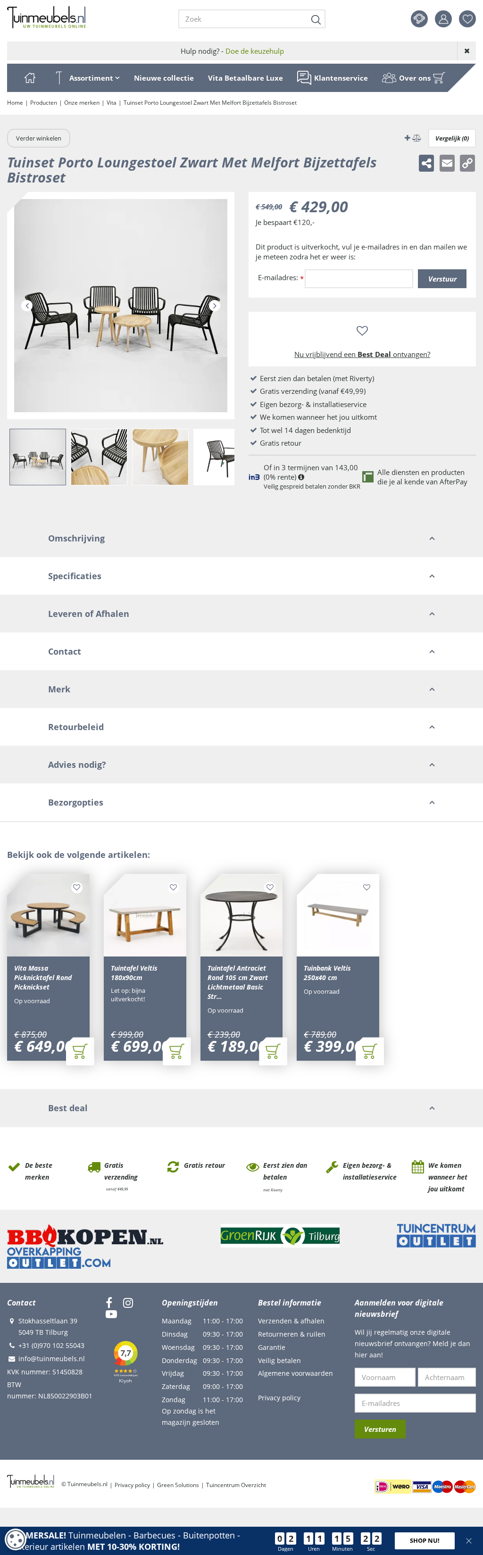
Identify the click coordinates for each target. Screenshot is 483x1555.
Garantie (271, 1347)
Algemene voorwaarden (295, 1373)
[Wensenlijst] (467, 18)
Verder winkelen (38, 138)
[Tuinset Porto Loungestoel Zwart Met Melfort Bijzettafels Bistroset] (120, 305)
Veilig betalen (279, 1360)
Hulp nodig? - (232, 51)
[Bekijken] (439, 77)
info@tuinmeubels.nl (51, 1358)
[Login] (443, 18)
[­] (109, 1302)
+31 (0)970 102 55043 (51, 1345)
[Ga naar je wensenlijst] (471, 18)
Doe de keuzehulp (254, 51)
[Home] (29, 78)
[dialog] (15, 1539)
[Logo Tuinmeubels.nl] (46, 17)
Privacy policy (279, 1397)
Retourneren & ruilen (291, 1334)
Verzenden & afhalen (291, 1320)
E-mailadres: (281, 278)
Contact (419, 18)
